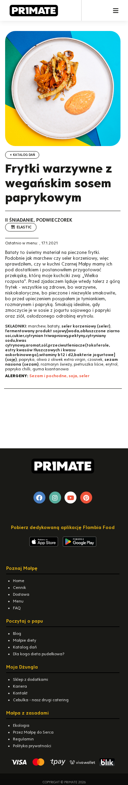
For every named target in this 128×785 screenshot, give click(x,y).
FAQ (16, 608)
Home (18, 580)
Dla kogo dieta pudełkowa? (38, 654)
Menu (18, 601)
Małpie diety (24, 640)
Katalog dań (23, 155)
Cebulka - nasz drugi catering (41, 700)
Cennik (19, 587)
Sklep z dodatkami (30, 679)
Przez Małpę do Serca (33, 732)
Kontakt (20, 693)
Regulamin (23, 739)
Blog (17, 633)
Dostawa (21, 594)
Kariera (20, 686)
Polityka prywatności (32, 745)
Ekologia (21, 725)
